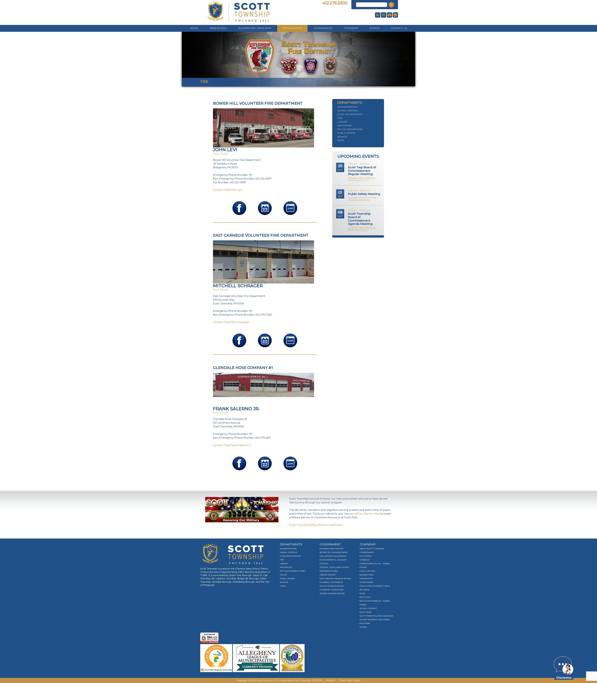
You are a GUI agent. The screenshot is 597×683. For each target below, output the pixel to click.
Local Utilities (367, 571)
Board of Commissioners (333, 552)
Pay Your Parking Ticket (293, 571)
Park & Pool (218, 28)
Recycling (364, 597)
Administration (347, 106)
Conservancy (366, 552)
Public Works (346, 133)
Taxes (340, 140)
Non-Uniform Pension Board (335, 578)
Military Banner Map (366, 513)
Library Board (328, 575)
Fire (340, 118)
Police (283, 575)
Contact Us (399, 28)
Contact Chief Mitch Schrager (231, 322)
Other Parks (366, 582)
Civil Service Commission (333, 556)
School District (368, 608)
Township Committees (331, 589)
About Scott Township (371, 548)
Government (323, 28)
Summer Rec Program (254, 28)
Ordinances (366, 578)
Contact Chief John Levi (227, 189)
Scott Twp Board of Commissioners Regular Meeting (362, 171)
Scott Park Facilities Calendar (376, 616)
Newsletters (366, 575)
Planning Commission (331, 582)
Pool (362, 593)
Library (342, 121)
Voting (363, 627)
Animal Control (348, 110)
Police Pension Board (332, 586)
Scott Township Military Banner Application (316, 524)
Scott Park (365, 612)
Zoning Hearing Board (332, 593)
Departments (292, 28)
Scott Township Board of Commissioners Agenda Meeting (360, 219)
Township (351, 28)
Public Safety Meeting (364, 194)
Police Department (350, 129)
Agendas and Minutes (331, 548)
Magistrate (344, 125)
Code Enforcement (350, 114)
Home (194, 28)
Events (375, 28)
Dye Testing (365, 556)
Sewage (342, 136)
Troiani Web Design (349, 680)
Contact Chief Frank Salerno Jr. (232, 445)
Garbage (364, 560)
